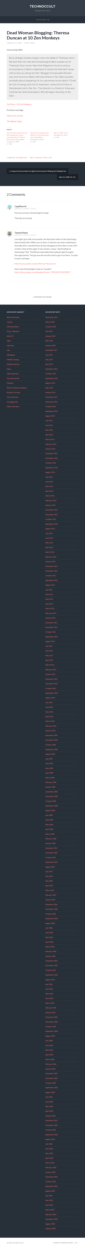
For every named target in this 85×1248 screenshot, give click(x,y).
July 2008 (49, 815)
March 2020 (49, 322)
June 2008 (49, 820)
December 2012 (51, 566)
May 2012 (49, 599)
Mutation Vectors (13, 364)
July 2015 (49, 421)
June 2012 (49, 594)
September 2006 (51, 918)
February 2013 (50, 557)
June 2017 (49, 355)
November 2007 (51, 853)
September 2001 (51, 1186)
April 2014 (49, 491)
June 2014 (49, 482)
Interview (10, 345)
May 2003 (49, 1106)
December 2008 (51, 792)
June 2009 (49, 763)
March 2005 (49, 1003)
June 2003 (49, 1102)
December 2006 (51, 904)
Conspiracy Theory (41, 157)
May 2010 (49, 712)
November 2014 (51, 458)
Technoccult (42, 6)
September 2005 (51, 975)
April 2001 (49, 1205)
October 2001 (50, 1182)
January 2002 (50, 1172)
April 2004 (49, 1055)
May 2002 (49, 1153)
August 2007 (50, 867)
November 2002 (51, 1125)
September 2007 (51, 862)
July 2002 (49, 1144)
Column (10, 322)
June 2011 (49, 651)
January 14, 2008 (14, 43)
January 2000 (50, 1229)
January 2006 (50, 956)
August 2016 (50, 383)
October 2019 (50, 327)
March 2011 (49, 665)
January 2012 (50, 618)
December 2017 (51, 350)
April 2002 (49, 1158)
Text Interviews (12, 397)
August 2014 (50, 472)
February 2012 (50, 613)
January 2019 (50, 336)
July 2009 (49, 759)
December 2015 (51, 397)
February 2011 (50, 670)
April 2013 (49, 547)
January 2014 (50, 505)
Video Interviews (13, 406)
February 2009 (50, 782)
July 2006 (49, 928)
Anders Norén (67, 1243)
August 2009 (50, 754)
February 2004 (50, 1064)
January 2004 (50, 1069)
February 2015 (50, 444)
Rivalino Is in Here (13, 392)
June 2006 (49, 933)
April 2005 (49, 998)
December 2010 (51, 679)
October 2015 (50, 406)
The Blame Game (14, 121)
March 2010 (49, 721)
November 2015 (51, 402)
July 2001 (49, 1196)
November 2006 (51, 909)
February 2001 (50, 1214)
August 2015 (50, 416)
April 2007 (49, 886)
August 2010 (50, 698)
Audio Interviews (13, 317)
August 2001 (50, 1191)
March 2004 (49, 1059)
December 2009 (51, 735)
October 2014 (50, 463)
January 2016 (50, 392)
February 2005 (50, 1008)
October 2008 (50, 801)
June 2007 (49, 876)
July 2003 (49, 1097)
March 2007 (49, 890)
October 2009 (50, 745)
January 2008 (50, 843)
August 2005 (50, 980)
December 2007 (51, 848)
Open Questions (13, 374)
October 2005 (50, 970)
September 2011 (51, 637)
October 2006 (50, 914)
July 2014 (49, 477)
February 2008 (50, 839)
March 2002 (49, 1163)
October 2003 (50, 1083)
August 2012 (50, 585)
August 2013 (50, 529)
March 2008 (49, 834)
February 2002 (50, 1167)
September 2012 (51, 580)
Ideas (9, 341)
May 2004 (49, 1050)
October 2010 (50, 688)
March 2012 (49, 608)
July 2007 (49, 872)
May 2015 (49, 430)
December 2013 (51, 510)
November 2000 (51, 1219)
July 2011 (49, 646)
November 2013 (51, 515)
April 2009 (49, 773)
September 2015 (51, 411)
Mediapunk (11, 355)
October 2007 (50, 857)
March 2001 (49, 1210)
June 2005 (49, 989)
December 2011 (51, 623)
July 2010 (49, 702)
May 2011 (49, 655)
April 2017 (49, 364)
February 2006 (50, 951)
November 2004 (51, 1022)
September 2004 (51, 1031)
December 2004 (51, 1017)
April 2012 (49, 604)
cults (50, 157)
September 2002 (51, 1135)
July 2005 (49, 984)
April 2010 (49, 717)
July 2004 (49, 1041)
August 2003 (50, 1092)
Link (8, 350)
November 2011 (51, 627)
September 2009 (51, 749)
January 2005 (50, 1012)
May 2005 (49, 994)
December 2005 (51, 961)
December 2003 (51, 1073)
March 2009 (49, 778)
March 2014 (49, 496)
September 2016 (51, 378)
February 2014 (50, 500)
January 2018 (50, 345)
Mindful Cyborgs (13, 360)
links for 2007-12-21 (61, 133)
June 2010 (49, 707)
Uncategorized (21, 157)
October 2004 (50, 1027)
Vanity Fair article (15, 115)
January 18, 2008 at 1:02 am (25, 235)
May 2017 (49, 360)
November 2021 (51, 317)
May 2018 (49, 341)
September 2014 (51, 468)
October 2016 (50, 374)
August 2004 (50, 1036)
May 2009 (49, 768)
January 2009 (50, 787)
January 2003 (50, 1116)
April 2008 (49, 829)
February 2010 (50, 726)
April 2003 (49, 1111)
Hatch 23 (10, 336)
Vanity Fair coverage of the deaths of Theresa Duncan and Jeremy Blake (39, 135)
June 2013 (49, 538)
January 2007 (50, 900)
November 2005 (51, 965)
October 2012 (50, 576)
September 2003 (51, 1088)
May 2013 (49, 543)
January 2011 (50, 674)
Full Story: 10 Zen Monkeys (19, 104)
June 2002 (49, 1149)
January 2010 (50, 731)
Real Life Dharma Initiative (17, 388)
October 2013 (50, 519)
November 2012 (51, 571)
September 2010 (51, 693)
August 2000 (50, 1224)
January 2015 (50, 449)
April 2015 (49, 435)
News (9, 369)
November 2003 (51, 1078)
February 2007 (50, 895)
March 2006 (49, 947)
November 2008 (51, 796)
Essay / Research (13, 331)
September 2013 (51, 524)
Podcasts (10, 383)
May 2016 (49, 388)
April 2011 (49, 660)
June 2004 (49, 1045)
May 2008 (49, 825)
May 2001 (49, 1200)
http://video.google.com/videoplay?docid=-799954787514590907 (42, 272)
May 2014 (49, 486)
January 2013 (50, 561)
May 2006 (49, 937)
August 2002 (50, 1139)
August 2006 (50, 923)
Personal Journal (13, 378)
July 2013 (49, 533)
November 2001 (51, 1177)
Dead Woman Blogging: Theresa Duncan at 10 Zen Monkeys (38, 35)
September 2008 (51, 806)
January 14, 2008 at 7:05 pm (25, 209)
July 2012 (49, 590)
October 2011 (50, 632)
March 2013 (49, 552)
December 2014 (51, 453)
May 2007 (49, 881)
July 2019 (49, 331)
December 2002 (51, 1120)
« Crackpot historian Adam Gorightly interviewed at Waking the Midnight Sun (37, 171)
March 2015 (49, 439)
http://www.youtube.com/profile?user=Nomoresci (35, 264)
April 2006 (49, 942)
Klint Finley (29, 43)
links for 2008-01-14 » (67, 177)
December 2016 (51, 369)
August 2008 (50, 810)
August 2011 (50, 641)
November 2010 (51, 684)
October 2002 (50, 1130)
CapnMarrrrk (20, 206)
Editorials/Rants (13, 327)
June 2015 (49, 425)
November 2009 (51, 740)
